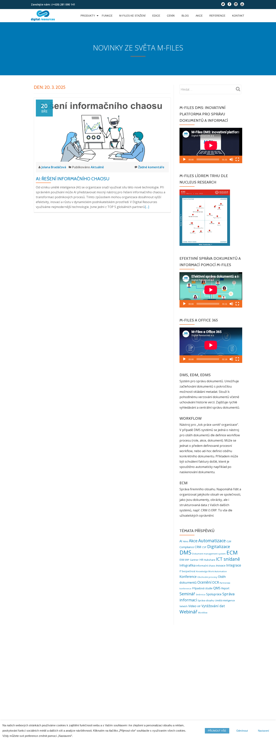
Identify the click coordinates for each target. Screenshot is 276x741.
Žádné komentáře (151, 167)
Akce (199, 15)
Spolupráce (214, 594)
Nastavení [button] (263, 730)
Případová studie (202, 588)
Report (225, 588)
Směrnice (200, 594)
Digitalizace (218, 546)
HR (201, 559)
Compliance (186, 547)
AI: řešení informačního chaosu (72, 178)
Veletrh (183, 606)
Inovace (220, 565)
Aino (185, 541)
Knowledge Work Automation (211, 571)
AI (180, 541)
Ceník (171, 15)
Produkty (88, 15)
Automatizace (212, 541)
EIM (181, 559)
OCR (215, 582)
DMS (185, 552)
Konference (188, 576)
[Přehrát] (184, 159)
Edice (156, 15)
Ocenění (204, 582)
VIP (199, 606)
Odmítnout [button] (242, 730)
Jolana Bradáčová (54, 167)
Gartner (194, 559)
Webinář (188, 611)
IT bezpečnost (187, 571)
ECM (232, 552)
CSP (204, 547)
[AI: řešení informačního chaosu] (102, 130)
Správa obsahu (206, 600)
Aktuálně (97, 167)
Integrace (233, 565)
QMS (216, 588)
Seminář (187, 593)
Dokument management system (209, 553)
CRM (198, 547)
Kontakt (238, 15)
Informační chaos (205, 565)
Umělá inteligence (225, 600)
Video (192, 606)
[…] (147, 207)
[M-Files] (43, 15)
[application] (210, 145)
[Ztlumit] (231, 159)
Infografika (187, 565)
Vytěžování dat (213, 606)
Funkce (107, 15)
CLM (228, 541)
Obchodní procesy (207, 577)
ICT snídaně (228, 559)
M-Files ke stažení (132, 15)
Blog (185, 15)
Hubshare (209, 559)
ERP (187, 559)
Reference (217, 15)
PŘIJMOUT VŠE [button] (217, 730)
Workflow (202, 612)
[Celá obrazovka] (237, 159)
